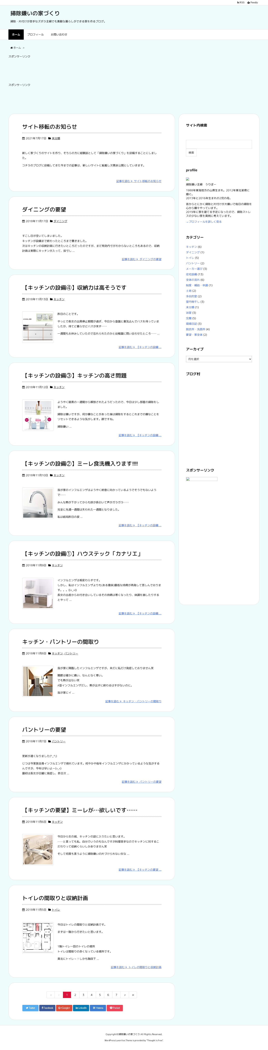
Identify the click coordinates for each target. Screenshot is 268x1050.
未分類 (56, 138)
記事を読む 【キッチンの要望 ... (140, 869)
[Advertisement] (79, 69)
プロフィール (35, 34)
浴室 (188, 313)
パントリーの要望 (44, 729)
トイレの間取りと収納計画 (55, 898)
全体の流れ (193, 280)
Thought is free (154, 1040)
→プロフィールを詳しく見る (204, 222)
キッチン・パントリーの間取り (60, 642)
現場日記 (191, 324)
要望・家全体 (194, 335)
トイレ (56, 909)
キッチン (59, 299)
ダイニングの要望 (44, 209)
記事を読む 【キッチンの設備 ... (140, 347)
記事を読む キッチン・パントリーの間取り (133, 701)
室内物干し (193, 302)
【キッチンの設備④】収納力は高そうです (74, 287)
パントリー (71, 653)
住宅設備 (191, 274)
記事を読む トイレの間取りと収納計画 (136, 967)
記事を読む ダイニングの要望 (141, 259)
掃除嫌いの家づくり (35, 13)
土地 (188, 291)
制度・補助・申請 (197, 285)
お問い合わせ (59, 34)
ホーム (16, 34)
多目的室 (191, 296)
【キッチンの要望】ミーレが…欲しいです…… (80, 810)
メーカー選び (194, 269)
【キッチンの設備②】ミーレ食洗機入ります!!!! (80, 463)
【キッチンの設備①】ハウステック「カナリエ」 (82, 553)
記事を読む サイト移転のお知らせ (138, 181)
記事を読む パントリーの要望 (141, 782)
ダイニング (60, 221)
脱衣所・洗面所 (195, 329)
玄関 (188, 318)
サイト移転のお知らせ (49, 126)
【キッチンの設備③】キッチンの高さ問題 (74, 375)
